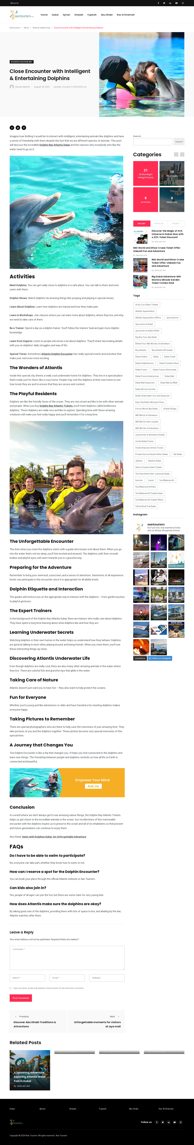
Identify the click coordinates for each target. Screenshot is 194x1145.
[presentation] (176, 154)
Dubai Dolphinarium (144, 363)
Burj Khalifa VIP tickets (162, 350)
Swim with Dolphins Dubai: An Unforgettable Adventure (54, 836)
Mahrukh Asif (160, 241)
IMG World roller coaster (146, 422)
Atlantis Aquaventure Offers (148, 318)
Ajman (66, 14)
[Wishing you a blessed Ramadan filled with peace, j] (176, 560)
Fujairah (92, 14)
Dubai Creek (169, 357)
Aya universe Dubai (144, 324)
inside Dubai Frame (144, 441)
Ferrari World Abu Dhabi (146, 409)
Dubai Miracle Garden (145, 389)
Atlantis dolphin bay (21, 62)
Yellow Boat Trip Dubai (145, 506)
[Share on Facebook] (12, 127)
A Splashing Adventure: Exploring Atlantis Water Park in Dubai (30, 1077)
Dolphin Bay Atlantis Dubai (54, 144)
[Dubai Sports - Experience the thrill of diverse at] (176, 577)
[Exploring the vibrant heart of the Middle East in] (141, 577)
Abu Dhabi (107, 14)
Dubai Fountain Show (169, 363)
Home (44, 14)
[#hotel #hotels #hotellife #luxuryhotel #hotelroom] (176, 630)
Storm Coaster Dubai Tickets (148, 467)
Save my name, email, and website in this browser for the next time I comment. (48, 988)
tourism (139, 480)
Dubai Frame (141, 370)
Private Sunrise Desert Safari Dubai (151, 454)
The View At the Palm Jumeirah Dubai (152, 474)
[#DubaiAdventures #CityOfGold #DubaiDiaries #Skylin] (159, 647)
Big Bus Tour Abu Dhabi (146, 337)
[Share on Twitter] (18, 127)
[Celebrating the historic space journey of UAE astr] (159, 577)
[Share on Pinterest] (24, 127)
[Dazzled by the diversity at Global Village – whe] (141, 647)
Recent (142, 224)
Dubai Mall (169, 376)
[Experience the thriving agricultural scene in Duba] (159, 595)
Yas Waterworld (166, 480)
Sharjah (78, 14)
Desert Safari (141, 357)
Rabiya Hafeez (69, 1051)
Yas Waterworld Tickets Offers (149, 500)
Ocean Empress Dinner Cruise (149, 448)
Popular (158, 224)
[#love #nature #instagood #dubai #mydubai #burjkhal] (159, 630)
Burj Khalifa (140, 350)
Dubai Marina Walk (168, 383)
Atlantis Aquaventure (145, 311)
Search (137, 136)
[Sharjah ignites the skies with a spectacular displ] (159, 560)
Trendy (176, 224)
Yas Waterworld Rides (145, 487)
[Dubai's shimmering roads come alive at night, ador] (141, 542)
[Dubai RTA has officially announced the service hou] (176, 542)
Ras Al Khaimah (126, 14)
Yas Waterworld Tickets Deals (149, 493)
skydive (138, 461)
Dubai (55, 14)
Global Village (169, 409)
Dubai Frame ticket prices (147, 376)
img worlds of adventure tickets (150, 435)
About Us (14, 3)
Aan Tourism (61, 1135)
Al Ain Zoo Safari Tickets (146, 305)
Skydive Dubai (154, 461)
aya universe (172, 318)
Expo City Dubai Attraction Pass (149, 402)
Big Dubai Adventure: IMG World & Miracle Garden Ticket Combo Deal (166, 280)
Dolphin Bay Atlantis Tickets (56, 405)
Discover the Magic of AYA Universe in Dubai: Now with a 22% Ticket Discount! (167, 234)
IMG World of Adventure (146, 415)
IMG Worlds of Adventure (147, 428)
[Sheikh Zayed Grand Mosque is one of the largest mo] (176, 595)
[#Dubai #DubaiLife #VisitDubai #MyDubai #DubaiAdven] (141, 612)
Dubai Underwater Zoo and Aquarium (152, 396)
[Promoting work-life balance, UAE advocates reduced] (141, 595)
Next (112, 1016)
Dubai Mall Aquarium (145, 383)
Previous (24, 1016)
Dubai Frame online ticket (164, 370)
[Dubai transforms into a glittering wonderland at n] (159, 542)
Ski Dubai (178, 454)
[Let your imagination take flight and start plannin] (141, 630)
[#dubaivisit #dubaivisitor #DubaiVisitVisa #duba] (176, 612)
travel (151, 480)
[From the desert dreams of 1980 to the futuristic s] (141, 560)
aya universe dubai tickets (147, 331)
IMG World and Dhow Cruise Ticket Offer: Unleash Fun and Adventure (157, 249)
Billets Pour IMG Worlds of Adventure (152, 344)
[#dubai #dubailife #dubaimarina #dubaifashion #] (159, 612)
